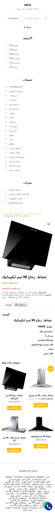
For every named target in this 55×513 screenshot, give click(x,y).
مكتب (42, 505)
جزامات (12, 100)
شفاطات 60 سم (12, 491)
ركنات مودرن (22, 489)
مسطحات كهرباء (37, 500)
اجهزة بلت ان (29, 214)
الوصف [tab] (9, 305)
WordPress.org (15, 203)
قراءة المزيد (14, 408)
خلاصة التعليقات (16, 198)
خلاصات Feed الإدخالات (19, 194)
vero (27, 5)
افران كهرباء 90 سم (11, 484)
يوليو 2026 (13, 45)
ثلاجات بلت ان (20, 486)
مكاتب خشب (14, 153)
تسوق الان (8, 486)
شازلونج (12, 122)
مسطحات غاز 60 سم (37, 498)
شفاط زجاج (25, 295)
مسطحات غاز (40, 496)
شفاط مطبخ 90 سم (10, 295)
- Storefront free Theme (27, 471)
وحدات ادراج (14, 161)
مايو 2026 (13, 50)
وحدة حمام (27, 510)
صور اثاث (13, 126)
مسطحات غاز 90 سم (19, 500)
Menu (28, 27)
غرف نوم (13, 131)
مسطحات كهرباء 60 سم (38, 503)
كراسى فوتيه (15, 496)
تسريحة (49, 484)
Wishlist (40, 477)
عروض (47, 491)
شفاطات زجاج (8, 297)
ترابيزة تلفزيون (37, 484)
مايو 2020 (13, 67)
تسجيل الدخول (15, 190)
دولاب (48, 486)
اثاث (47, 477)
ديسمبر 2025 (14, 58)
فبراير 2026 (14, 54)
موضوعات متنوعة (16, 157)
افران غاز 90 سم (12, 482)
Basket (9, 477)
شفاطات (19, 214)
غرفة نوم (10, 493)
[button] (48, 224)
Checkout (18, 477)
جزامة (30, 486)
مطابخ (11, 144)
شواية (39, 491)
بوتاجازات (26, 484)
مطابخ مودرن (15, 148)
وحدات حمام (14, 170)
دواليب (12, 113)
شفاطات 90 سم (9, 292)
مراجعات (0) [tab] (20, 305)
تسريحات (13, 95)
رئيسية (12, 489)
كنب (11, 139)
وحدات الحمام (15, 166)
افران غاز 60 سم (39, 479)
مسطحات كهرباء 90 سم (20, 505)
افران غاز (26, 479)
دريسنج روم (14, 104)
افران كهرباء (26, 482)
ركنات (11, 117)
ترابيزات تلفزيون (16, 91)
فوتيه (11, 135)
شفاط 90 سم (38, 295)
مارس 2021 (14, 63)
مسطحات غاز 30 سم (18, 498)
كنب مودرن (27, 496)
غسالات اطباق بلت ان (25, 493)
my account (29, 477)
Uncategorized (16, 87)
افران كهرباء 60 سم (41, 482)
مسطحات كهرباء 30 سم (16, 503)
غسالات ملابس (42, 493)
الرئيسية (39, 214)
